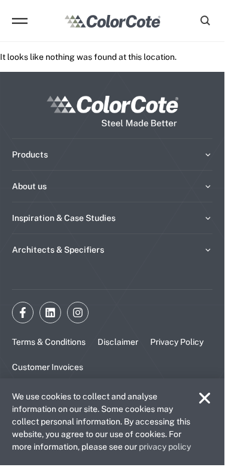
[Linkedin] (50, 312)
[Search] (203, 21)
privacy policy (165, 446)
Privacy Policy (176, 342)
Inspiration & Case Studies (63, 218)
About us (29, 186)
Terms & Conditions (49, 342)
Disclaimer (118, 342)
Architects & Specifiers (58, 249)
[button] (204, 398)
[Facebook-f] (23, 312)
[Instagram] (78, 312)
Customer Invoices (47, 367)
